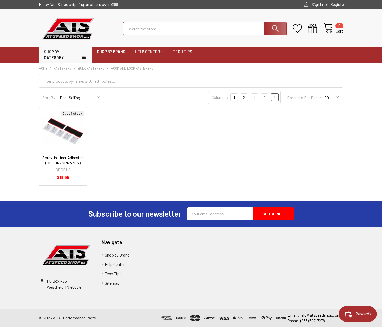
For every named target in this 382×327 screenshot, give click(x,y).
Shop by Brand (111, 51)
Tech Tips (182, 51)
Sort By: (49, 97)
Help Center (147, 51)
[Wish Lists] (300, 28)
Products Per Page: (304, 97)
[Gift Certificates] (316, 28)
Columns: (220, 97)
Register (337, 4)
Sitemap (112, 282)
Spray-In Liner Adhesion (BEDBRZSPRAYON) (63, 160)
